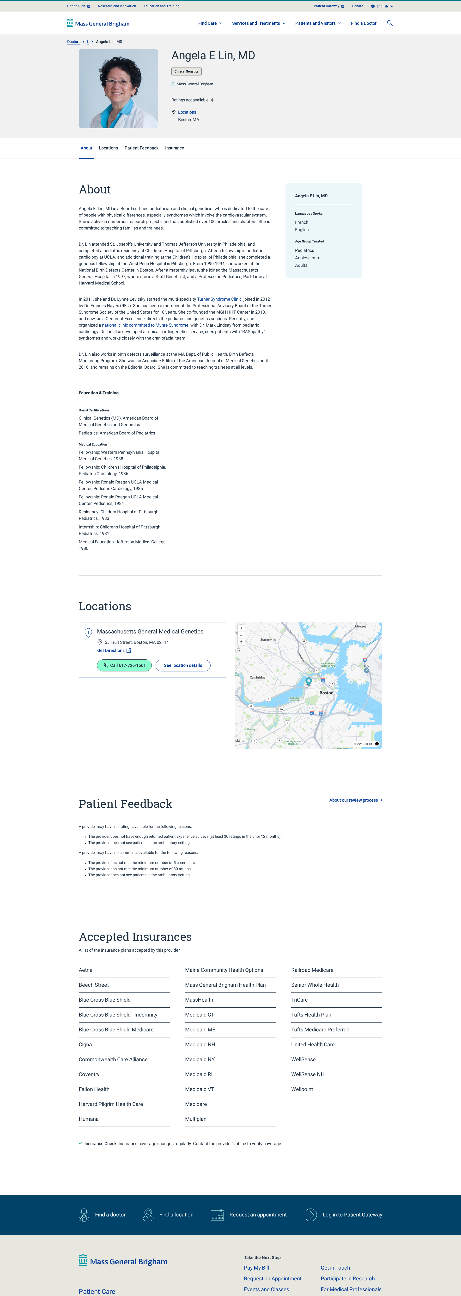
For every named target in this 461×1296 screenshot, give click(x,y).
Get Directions (111, 667)
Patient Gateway (326, 23)
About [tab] (86, 164)
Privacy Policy (158, 1286)
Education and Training (161, 23)
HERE (369, 761)
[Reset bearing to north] (241, 659)
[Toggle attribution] (377, 761)
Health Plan (76, 23)
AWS (360, 761)
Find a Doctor (363, 40)
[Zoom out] (241, 652)
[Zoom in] (241, 645)
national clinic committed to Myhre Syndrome (145, 342)
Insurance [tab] (174, 164)
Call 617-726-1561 (128, 682)
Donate (357, 23)
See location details (183, 682)
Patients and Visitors (315, 40)
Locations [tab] (108, 164)
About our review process (353, 817)
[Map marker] (309, 699)
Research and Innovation (117, 23)
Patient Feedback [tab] (141, 164)
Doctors (73, 58)
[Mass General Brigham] (98, 40)
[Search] (390, 40)
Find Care (207, 40)
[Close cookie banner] (375, 1284)
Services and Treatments (256, 40)
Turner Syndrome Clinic (219, 316)
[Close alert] (379, 5)
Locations (187, 129)
